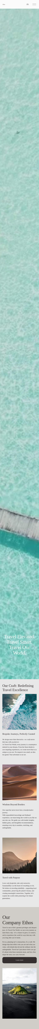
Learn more (19, 960)
